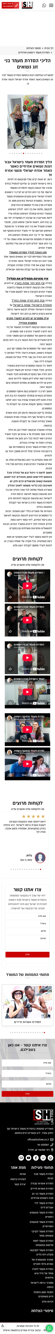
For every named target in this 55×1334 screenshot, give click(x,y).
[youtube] (28, 1158)
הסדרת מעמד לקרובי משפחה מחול (42, 1233)
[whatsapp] (44, 5)
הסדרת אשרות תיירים (27, 1022)
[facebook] (36, 1158)
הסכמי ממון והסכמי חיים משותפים (43, 1294)
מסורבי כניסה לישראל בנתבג (42, 1285)
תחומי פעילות (33, 48)
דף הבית (48, 48)
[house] (50, 1158)
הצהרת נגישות (18, 1179)
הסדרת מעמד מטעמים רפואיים (41, 1215)
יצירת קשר (20, 1184)
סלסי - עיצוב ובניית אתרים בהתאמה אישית (26, 1330)
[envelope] (21, 1158)
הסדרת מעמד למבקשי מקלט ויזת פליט (41, 1252)
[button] (41, 153)
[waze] (43, 1158)
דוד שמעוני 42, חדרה (39, 1150)
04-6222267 (43, 1145)
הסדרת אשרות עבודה (42, 1183)
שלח (27, 954)
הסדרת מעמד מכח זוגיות (43, 1176)
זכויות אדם (47, 1302)
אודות (23, 1174)
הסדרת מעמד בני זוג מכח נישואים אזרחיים (42, 1196)
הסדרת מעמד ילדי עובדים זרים (43, 1205)
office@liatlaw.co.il (38, 1140)
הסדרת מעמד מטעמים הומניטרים (41, 1224)
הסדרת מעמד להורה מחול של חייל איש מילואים (42, 1273)
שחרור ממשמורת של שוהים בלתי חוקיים (42, 1262)
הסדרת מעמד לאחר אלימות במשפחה (43, 1243)
